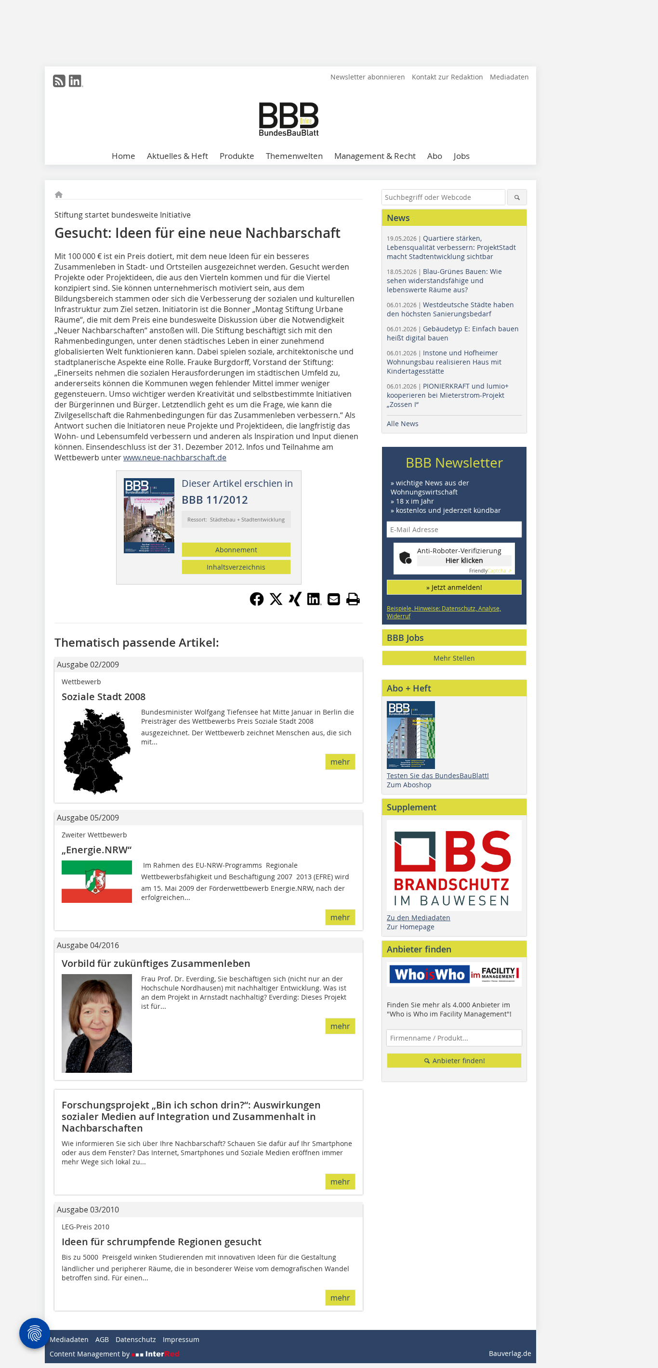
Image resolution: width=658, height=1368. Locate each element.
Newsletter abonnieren (367, 76)
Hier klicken (464, 560)
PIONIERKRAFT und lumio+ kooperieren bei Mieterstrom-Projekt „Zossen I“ (448, 395)
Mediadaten (509, 76)
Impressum (181, 1339)
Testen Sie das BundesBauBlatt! (438, 775)
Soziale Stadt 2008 (103, 696)
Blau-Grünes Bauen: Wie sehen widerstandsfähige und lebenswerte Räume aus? (444, 280)
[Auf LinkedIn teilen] (314, 603)
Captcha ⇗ (490, 571)
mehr (340, 761)
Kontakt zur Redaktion (447, 76)
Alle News (403, 423)
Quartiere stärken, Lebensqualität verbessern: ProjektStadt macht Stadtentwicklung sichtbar (451, 247)
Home (123, 155)
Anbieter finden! (458, 1060)
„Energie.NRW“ (97, 849)
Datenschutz (136, 1339)
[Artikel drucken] (353, 599)
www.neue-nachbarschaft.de (174, 457)
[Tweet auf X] (276, 603)
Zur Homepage (410, 926)
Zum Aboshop (409, 784)
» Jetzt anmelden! (454, 587)
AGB (102, 1339)
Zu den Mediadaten (418, 917)
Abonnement (236, 549)
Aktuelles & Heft (177, 155)
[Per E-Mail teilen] (333, 599)
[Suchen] (517, 197)
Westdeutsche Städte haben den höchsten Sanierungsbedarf (450, 309)
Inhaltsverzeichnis (236, 567)
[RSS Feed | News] (59, 81)
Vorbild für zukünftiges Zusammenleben (156, 963)
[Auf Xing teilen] (295, 603)
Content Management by (91, 1353)
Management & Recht (375, 155)
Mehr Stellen (454, 658)
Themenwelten (294, 155)
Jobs (462, 155)
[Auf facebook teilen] (256, 603)
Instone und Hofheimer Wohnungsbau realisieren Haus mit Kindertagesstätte (444, 362)
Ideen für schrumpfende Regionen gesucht (162, 1241)
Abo (434, 155)
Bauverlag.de (510, 1353)
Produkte (237, 155)
